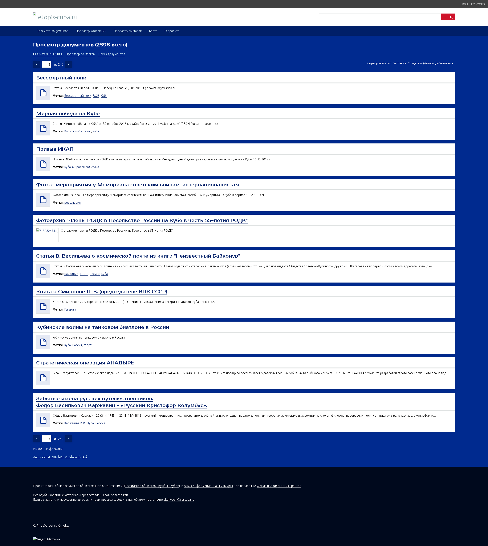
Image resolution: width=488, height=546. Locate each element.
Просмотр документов (52, 31)
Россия (77, 345)
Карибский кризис (77, 131)
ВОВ (96, 95)
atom (36, 456)
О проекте (172, 31)
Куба (104, 95)
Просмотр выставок (128, 31)
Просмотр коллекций (91, 31)
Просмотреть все (48, 54)
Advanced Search (444, 17)
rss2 (84, 456)
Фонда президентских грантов (279, 486)
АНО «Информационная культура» (208, 486)
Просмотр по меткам (80, 54)
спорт (87, 345)
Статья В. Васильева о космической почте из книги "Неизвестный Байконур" (138, 256)
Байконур (71, 273)
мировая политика (85, 167)
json (60, 456)
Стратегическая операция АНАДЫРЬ (85, 363)
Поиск (451, 17)
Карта (153, 31)
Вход (465, 3)
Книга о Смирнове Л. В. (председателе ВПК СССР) (101, 292)
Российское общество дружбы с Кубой (152, 486)
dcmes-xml (49, 456)
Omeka (63, 525)
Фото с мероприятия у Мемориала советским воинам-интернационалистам (137, 185)
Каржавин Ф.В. (75, 423)
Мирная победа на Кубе (68, 113)
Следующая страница (68, 64)
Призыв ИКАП (55, 149)
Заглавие (399, 63)
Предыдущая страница (36, 64)
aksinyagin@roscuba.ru (179, 499)
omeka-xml (72, 456)
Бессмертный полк (61, 78)
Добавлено (443, 63)
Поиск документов (111, 54)
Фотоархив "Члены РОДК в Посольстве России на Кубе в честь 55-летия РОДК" (142, 220)
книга (84, 273)
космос (95, 273)
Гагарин (70, 309)
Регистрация (478, 3)
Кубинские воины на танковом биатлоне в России (102, 327)
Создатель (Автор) (421, 63)
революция (72, 202)
